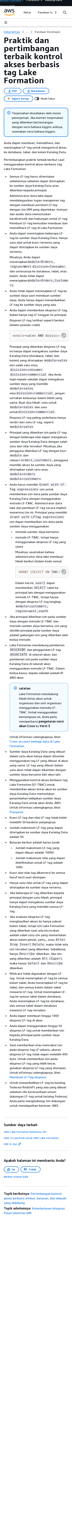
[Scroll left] (20, 12)
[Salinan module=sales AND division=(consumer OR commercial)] (63, 335)
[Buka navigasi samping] (5, 22)
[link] (47, 32)
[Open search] (64, 12)
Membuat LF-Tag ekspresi (28, 1077)
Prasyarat (16, 812)
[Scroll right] (55, 12)
